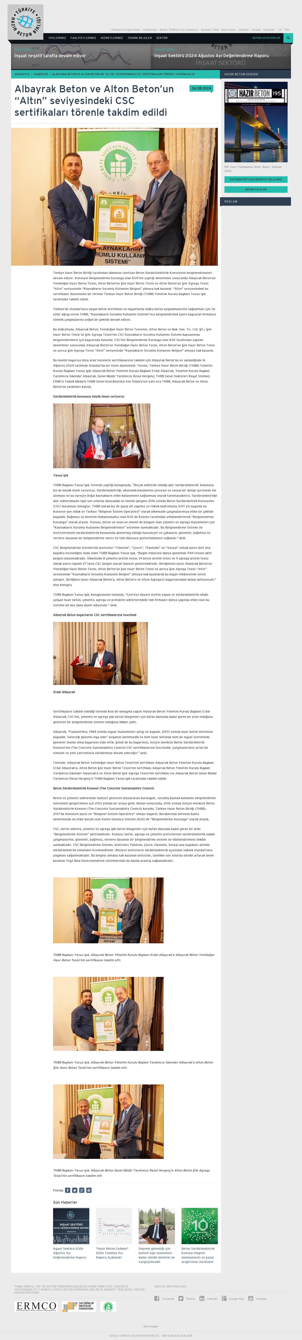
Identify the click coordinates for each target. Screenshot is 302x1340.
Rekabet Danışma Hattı (125, 29)
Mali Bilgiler (151, 1326)
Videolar (244, 29)
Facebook (167, 1298)
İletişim (256, 29)
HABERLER (41, 74)
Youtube (260, 1298)
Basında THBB (210, 29)
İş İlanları (269, 29)
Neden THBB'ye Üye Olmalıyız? (179, 29)
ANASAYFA (21, 74)
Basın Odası (228, 29)
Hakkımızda (150, 29)
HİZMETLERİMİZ (112, 38)
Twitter (190, 1298)
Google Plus (236, 1298)
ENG (287, 29)
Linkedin (212, 1298)
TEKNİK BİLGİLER (140, 38)
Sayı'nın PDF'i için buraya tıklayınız (255, 179)
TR (280, 29)
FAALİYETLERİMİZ (83, 38)
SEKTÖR (162, 38)
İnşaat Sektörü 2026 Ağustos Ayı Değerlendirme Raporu (69, 1253)
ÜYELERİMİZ (57, 38)
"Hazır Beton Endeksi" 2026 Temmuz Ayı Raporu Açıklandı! (112, 1253)
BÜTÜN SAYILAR (256, 189)
